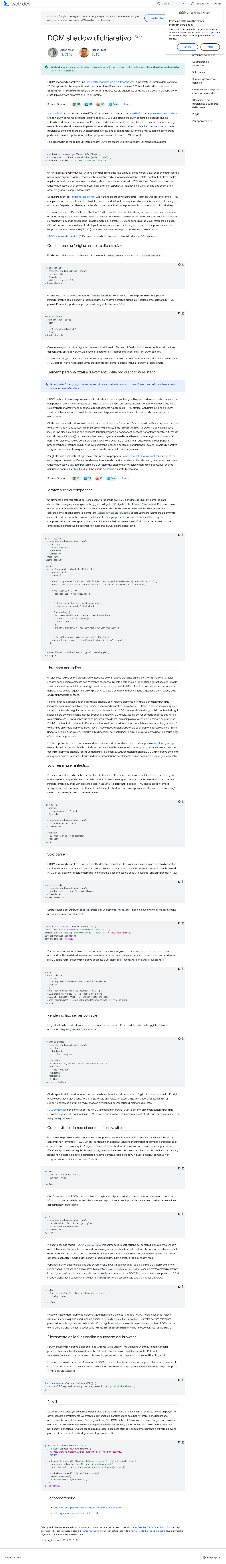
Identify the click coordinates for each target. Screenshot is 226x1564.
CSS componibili (58, 1109)
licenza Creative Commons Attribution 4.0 (150, 1527)
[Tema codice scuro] (179, 151)
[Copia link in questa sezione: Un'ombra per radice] (83, 668)
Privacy (17, 1557)
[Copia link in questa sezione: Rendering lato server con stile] (100, 1016)
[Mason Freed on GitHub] (97, 55)
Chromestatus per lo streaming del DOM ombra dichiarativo (87, 1507)
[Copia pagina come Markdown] (137, 36)
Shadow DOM (55, 113)
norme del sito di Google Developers (148, 1531)
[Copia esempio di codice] (183, 151)
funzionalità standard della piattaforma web (110, 82)
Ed (66, 384)
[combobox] (171, 3)
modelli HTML (136, 113)
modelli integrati (161, 743)
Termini (7, 1557)
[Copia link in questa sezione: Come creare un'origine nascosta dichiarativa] (124, 246)
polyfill (126, 1253)
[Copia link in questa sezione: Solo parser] (69, 854)
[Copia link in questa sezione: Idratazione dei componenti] (95, 490)
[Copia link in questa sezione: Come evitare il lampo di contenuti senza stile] (124, 1128)
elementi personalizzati (165, 113)
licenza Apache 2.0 (90, 1531)
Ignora (188, 47)
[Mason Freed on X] (93, 55)
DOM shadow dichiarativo (63, 236)
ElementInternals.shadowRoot (138, 456)
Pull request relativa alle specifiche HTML (76, 1513)
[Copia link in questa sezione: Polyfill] (60, 1402)
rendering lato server (82, 196)
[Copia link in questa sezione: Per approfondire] (78, 1498)
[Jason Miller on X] (62, 55)
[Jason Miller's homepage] (70, 55)
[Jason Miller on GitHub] (66, 55)
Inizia (210, 47)
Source (127, 104)
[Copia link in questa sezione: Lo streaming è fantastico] (92, 766)
